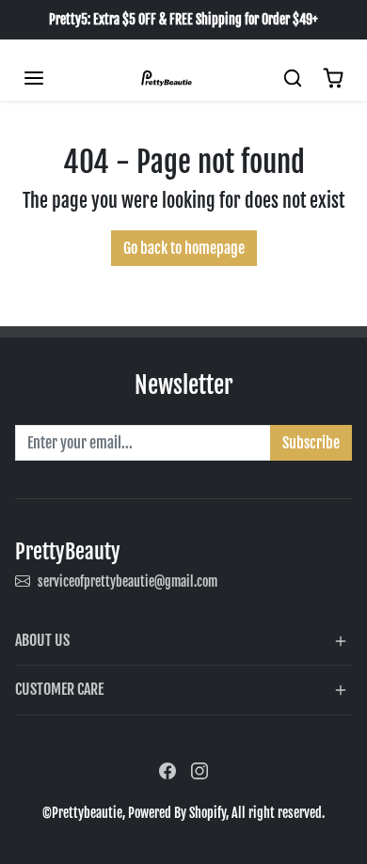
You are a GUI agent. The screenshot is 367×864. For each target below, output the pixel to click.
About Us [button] (42, 640)
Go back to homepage (184, 248)
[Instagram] (199, 770)
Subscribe (311, 442)
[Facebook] (168, 770)
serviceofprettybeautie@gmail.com (127, 581)
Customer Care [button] (59, 689)
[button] (33, 78)
